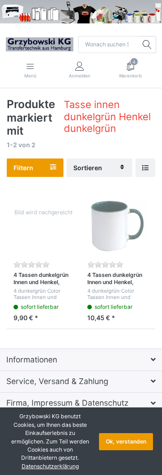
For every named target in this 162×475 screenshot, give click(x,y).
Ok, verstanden (126, 441)
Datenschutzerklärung (50, 466)
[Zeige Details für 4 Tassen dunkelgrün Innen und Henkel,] (43, 226)
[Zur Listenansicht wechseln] (145, 167)
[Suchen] (147, 44)
